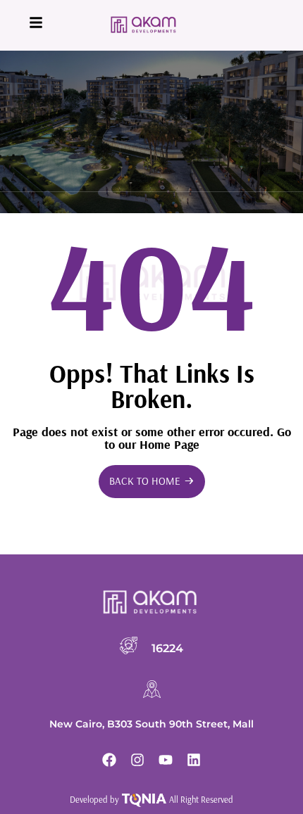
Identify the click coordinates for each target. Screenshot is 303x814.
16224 (167, 648)
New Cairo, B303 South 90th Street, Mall (151, 724)
